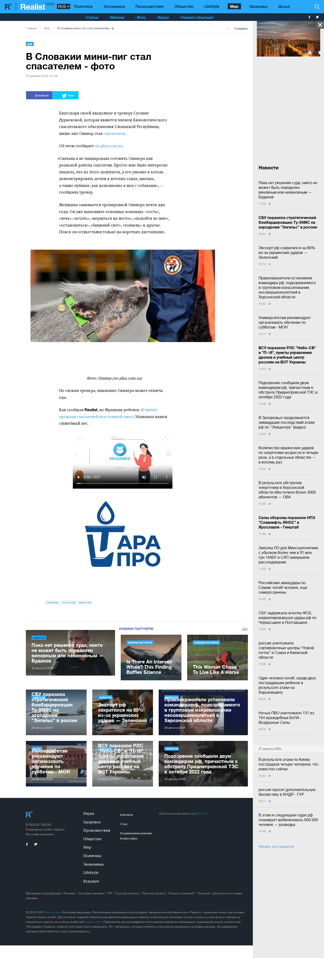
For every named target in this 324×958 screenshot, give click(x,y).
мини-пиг (85, 602)
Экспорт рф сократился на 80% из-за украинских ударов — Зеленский (287, 252)
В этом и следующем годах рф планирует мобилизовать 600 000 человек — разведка (288, 820)
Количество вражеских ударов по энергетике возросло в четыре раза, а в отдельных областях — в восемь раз (288, 455)
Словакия (52, 602)
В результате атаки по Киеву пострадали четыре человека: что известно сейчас (288, 764)
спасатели (68, 602)
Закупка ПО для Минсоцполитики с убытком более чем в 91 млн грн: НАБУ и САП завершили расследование (288, 555)
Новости (39, 637)
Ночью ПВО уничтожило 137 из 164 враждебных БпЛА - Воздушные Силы (286, 717)
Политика (83, 6)
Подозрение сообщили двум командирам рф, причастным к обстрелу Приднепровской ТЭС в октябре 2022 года (288, 390)
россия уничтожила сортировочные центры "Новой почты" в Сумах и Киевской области (286, 650)
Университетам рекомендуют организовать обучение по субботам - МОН (285, 322)
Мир (234, 6)
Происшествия (149, 6)
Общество (184, 6)
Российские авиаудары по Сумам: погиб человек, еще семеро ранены (283, 587)
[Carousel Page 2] (32, 349)
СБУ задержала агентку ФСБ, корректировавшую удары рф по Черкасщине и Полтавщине (287, 617)
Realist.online (52, 912)
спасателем (114, 133)
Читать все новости (276, 846)
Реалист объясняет (197, 17)
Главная (31, 28)
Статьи (92, 17)
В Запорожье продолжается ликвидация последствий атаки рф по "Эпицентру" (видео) (287, 422)
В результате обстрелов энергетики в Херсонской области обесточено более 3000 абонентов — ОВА (287, 490)
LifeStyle (211, 6)
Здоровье (258, 6)
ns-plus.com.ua (108, 145)
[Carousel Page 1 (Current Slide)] (29, 349)
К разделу (241, 28)
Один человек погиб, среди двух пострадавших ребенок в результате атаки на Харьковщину (287, 685)
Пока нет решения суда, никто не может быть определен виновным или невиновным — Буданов (288, 190)
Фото (141, 17)
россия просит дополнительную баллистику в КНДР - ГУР (287, 791)
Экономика (114, 6)
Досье (284, 6)
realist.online (94, 922)
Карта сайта (34, 907)
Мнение (118, 17)
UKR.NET (202, 813)
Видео (163, 17)
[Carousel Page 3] (35, 349)
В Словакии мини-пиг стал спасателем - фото (87, 28)
